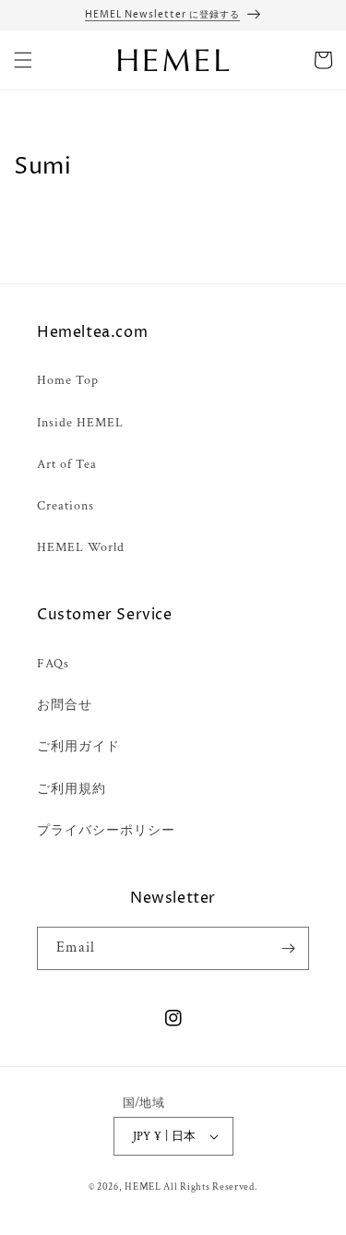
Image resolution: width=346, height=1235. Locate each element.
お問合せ (64, 705)
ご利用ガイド (78, 746)
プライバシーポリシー (106, 830)
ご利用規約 (71, 789)
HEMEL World (81, 547)
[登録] (288, 948)
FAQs (53, 663)
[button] (23, 60)
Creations (65, 506)
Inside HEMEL (80, 422)
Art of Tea (67, 464)
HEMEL (143, 1187)
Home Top (68, 380)
